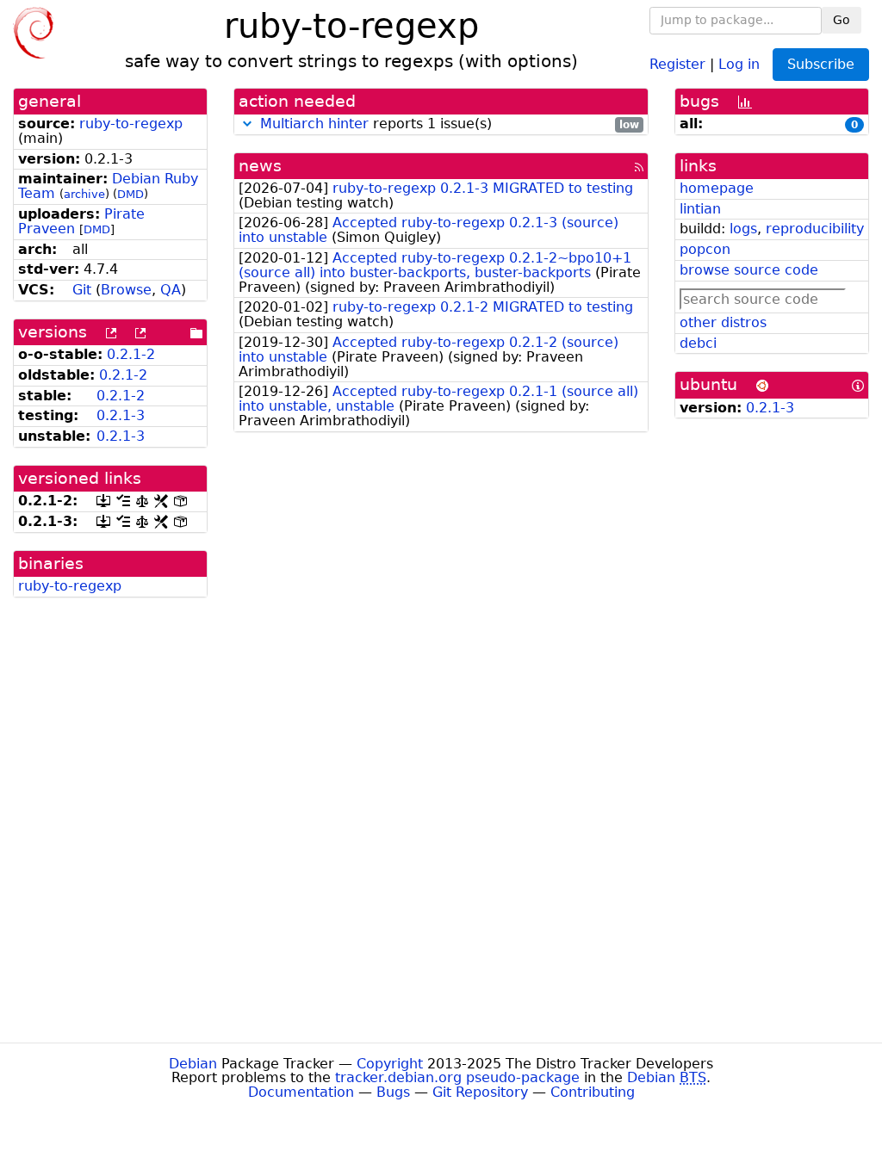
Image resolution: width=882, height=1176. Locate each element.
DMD (130, 194)
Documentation (301, 1092)
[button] (247, 123)
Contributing (592, 1092)
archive (84, 194)
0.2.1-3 (120, 415)
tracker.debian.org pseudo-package (457, 1077)
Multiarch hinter (314, 123)
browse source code (749, 270)
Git (81, 290)
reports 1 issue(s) (449, 124)
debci (698, 343)
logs (743, 228)
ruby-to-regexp (131, 123)
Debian (193, 1063)
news (260, 166)
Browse (126, 290)
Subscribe (820, 64)
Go (841, 20)
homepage (717, 188)
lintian (700, 209)
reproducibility (815, 228)
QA (170, 290)
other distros (723, 322)
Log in (739, 63)
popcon (705, 249)
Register (677, 63)
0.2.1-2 (131, 354)
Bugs (393, 1092)
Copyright (390, 1063)
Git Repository (480, 1092)
